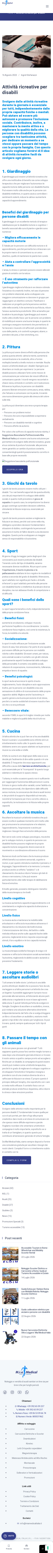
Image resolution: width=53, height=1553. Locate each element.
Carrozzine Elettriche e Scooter (29, 1433)
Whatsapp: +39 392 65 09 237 (30, 1406)
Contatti (29, 1511)
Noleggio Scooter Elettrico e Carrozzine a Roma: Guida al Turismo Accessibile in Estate (35, 1271)
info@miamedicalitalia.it (31, 1523)
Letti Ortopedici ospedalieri (29, 1448)
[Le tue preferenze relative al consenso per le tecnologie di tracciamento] (48, 1548)
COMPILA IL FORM (17, 1160)
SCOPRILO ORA (15, 470)
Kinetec (29, 1443)
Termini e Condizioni (29, 1501)
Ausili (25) (6, 1199)
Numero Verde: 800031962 (30, 1416)
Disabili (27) (7, 1204)
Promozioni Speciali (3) (12, 1221)
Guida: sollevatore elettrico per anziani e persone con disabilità (35, 1311)
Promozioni (29, 1477)
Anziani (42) (7, 1188)
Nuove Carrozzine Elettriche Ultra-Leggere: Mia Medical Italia (35, 1331)
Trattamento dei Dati (29, 1506)
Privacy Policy (29, 1491)
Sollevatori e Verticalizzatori (29, 1472)
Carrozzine (29, 1429)
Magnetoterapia (29, 1453)
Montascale (29, 1463)
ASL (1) (5, 1193)
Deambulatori (29, 1438)
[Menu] (47, 6)
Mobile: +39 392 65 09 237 (30, 1409)
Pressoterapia (29, 1467)
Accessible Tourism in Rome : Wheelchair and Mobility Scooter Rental (34, 1250)
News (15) (7, 1216)
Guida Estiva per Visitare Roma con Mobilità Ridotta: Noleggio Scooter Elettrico (35, 1291)
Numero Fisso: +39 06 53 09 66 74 (30, 1413)
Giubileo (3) (7, 1210)
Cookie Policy (29, 1496)
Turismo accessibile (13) (13, 1227)
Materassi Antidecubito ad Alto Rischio (29, 1458)
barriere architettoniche (34, 766)
